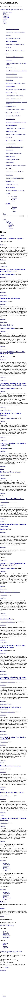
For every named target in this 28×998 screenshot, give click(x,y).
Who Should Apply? (6, 866)
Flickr (4, 948)
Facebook (5, 947)
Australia (14, 198)
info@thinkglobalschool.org (7, 925)
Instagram (5, 943)
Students (11, 225)
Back (4, 214)
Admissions (6, 16)
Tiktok (4, 944)
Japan (13, 199)
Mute (4, 996)
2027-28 (8, 203)
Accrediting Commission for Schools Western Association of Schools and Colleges (11, 952)
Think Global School (5, 9)
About (4, 13)
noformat (7, 967)
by (2, 241)
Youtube (5, 946)
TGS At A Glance (7, 12)
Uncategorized (3, 266)
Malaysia (14, 196)
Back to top (3, 970)
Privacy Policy (6, 935)
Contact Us (6, 933)
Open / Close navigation (17, 9)
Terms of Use (6, 934)
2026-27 (8, 193)
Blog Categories (8, 221)
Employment (6, 937)
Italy (13, 200)
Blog (4, 20)
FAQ (4, 931)
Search (4, 21)
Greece (14, 211)
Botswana (14, 207)
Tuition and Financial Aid (6, 864)
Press (10, 226)
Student (6, 17)
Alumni (11, 228)
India (13, 209)
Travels (5, 19)
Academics (6, 15)
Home (4, 219)
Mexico (14, 208)
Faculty (11, 223)
